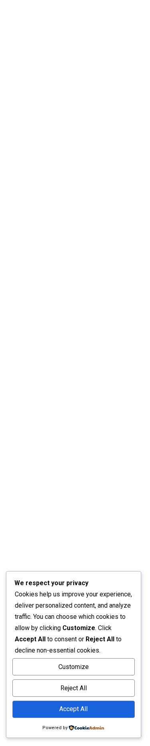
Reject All (73, 688)
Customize (73, 667)
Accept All (73, 709)
